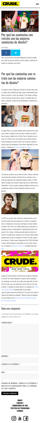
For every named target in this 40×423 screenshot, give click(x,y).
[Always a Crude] (10, 6)
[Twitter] (15, 53)
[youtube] (19, 420)
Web (3, 372)
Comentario (7, 322)
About (20, 400)
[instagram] (14, 420)
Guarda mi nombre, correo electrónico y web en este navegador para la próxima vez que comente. (19, 386)
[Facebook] (6, 53)
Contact (20, 403)
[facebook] (25, 420)
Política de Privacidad (20, 408)
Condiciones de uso (20, 405)
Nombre (5, 356)
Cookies (20, 410)
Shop (37, 4)
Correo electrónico (10, 364)
